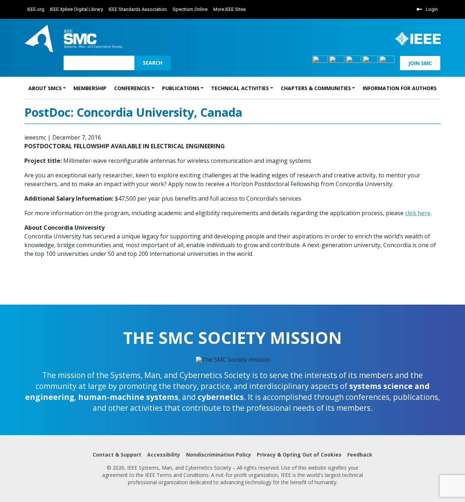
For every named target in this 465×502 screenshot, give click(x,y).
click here (417, 213)
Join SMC (420, 63)
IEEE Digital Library (76, 9)
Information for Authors (400, 88)
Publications (180, 88)
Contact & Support (117, 454)
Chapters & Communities (316, 88)
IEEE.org (35, 9)
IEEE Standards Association (138, 9)
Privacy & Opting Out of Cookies (299, 454)
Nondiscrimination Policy (218, 454)
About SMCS (45, 88)
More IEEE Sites (229, 9)
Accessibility (163, 454)
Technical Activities (240, 88)
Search (152, 62)
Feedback (359, 454)
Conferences (132, 88)
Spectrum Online (190, 9)
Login (432, 9)
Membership (89, 88)
